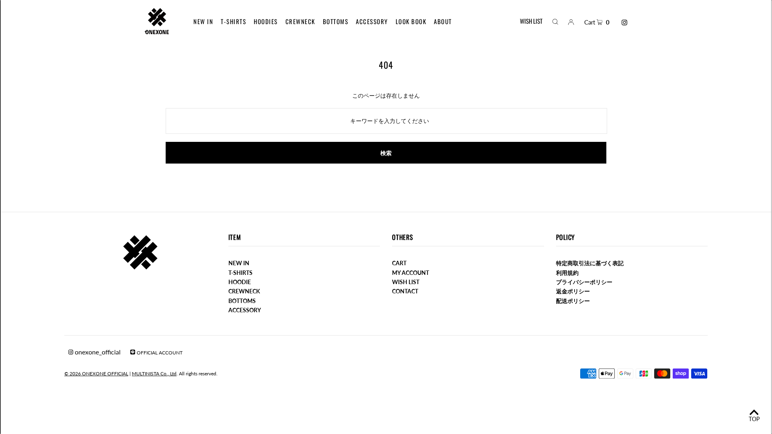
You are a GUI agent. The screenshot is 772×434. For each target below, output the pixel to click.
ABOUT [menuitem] (443, 21)
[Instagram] (624, 22)
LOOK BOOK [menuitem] (411, 21)
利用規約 (567, 272)
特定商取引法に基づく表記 (590, 263)
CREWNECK (244, 291)
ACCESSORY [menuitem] (372, 21)
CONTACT (405, 291)
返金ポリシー (573, 291)
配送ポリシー (573, 300)
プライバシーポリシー (584, 281)
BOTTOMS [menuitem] (336, 21)
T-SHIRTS (240, 272)
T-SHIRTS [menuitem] (233, 21)
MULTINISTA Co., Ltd (154, 374)
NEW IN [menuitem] (203, 21)
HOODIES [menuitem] (266, 21)
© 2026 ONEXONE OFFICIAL (96, 374)
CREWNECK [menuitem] (300, 21)
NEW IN (238, 263)
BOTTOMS (242, 300)
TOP (754, 419)
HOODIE (239, 281)
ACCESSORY (244, 310)
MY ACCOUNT (410, 272)
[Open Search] (555, 21)
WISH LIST (531, 20)
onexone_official (97, 352)
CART (399, 263)
